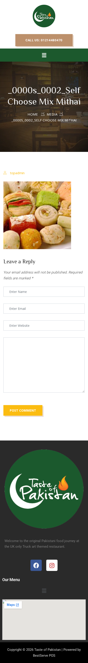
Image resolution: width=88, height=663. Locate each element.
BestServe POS (44, 656)
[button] (44, 40)
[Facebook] (36, 565)
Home (33, 114)
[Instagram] (52, 565)
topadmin (17, 173)
